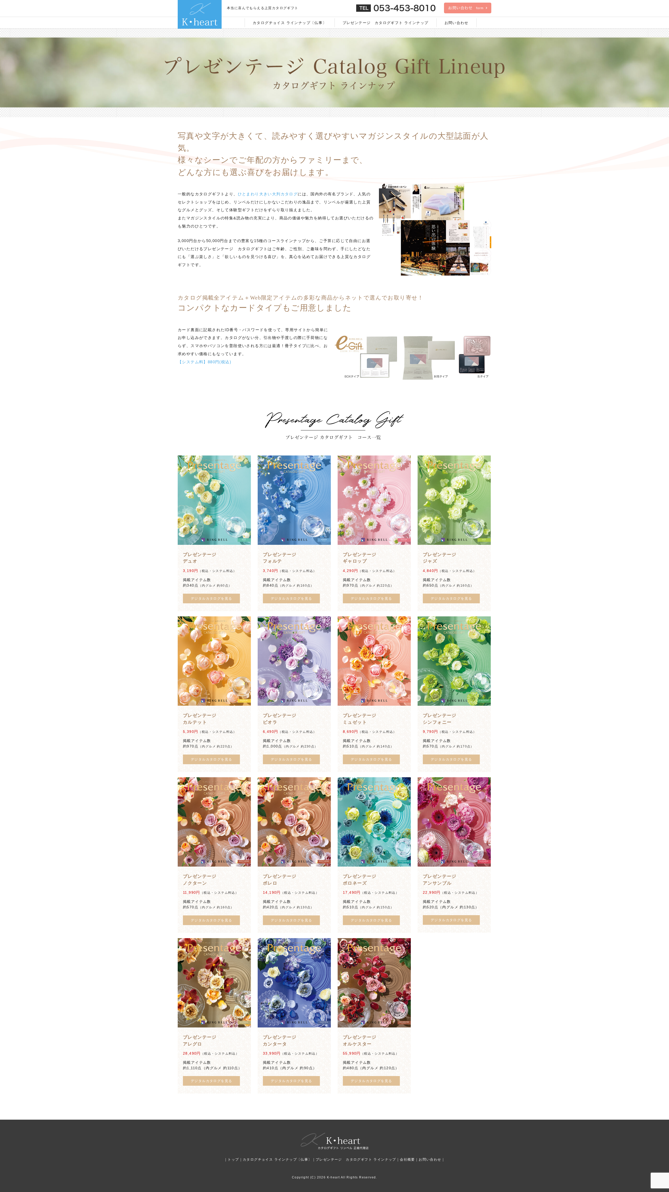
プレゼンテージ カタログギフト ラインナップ (386, 23)
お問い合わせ (457, 23)
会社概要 (407, 1159)
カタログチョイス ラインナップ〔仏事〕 (290, 23)
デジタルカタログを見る (211, 598)
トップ (233, 1159)
